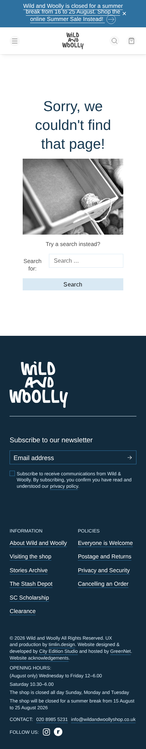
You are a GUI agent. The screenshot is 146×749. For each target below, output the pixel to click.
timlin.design (62, 644)
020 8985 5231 (52, 719)
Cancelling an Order (103, 584)
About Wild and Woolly (38, 543)
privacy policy (64, 486)
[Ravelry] (58, 732)
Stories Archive (28, 570)
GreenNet (120, 651)
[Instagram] (46, 732)
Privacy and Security (104, 570)
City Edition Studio (58, 651)
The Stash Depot (31, 584)
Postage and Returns (104, 556)
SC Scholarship (29, 598)
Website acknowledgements (39, 658)
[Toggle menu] (30, 41)
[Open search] (114, 41)
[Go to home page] (73, 40)
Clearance (22, 611)
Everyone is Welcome (105, 543)
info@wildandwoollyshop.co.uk (103, 719)
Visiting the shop (30, 556)
